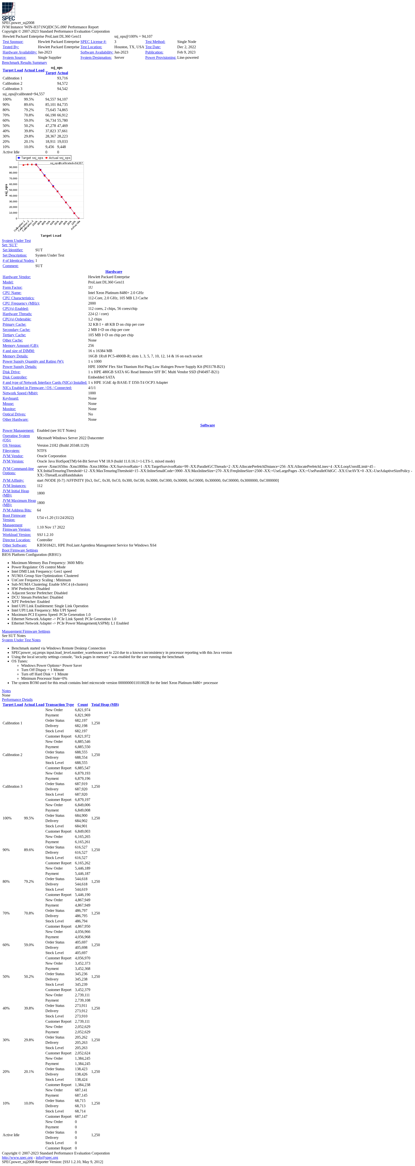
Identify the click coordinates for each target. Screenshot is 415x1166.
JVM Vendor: (13, 456)
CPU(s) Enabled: (16, 309)
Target (50, 73)
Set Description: (15, 255)
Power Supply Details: (20, 367)
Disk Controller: (15, 377)
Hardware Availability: (20, 52)
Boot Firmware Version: (14, 517)
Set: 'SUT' (10, 245)
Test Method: (155, 42)
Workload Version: (17, 535)
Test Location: (91, 47)
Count (83, 705)
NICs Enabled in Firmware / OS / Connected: (37, 388)
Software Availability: (96, 52)
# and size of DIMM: (19, 351)
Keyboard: (11, 398)
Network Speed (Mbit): (20, 393)
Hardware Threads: (17, 314)
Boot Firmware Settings (20, 550)
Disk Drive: (11, 372)
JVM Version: (13, 461)
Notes (6, 691)
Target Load (13, 70)
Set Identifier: (13, 250)
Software (207, 425)
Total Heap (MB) (105, 705)
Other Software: (15, 545)
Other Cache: (13, 340)
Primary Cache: (14, 324)
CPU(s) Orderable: (17, 319)
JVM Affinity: (13, 480)
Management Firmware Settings (26, 631)
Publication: (154, 52)
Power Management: (18, 430)
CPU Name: (12, 293)
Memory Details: (15, 356)
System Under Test (16, 241)
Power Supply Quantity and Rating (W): (33, 361)
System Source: (14, 57)
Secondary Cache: (16, 330)
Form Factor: (12, 287)
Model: (8, 282)
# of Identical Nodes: (18, 260)
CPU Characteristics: (18, 298)
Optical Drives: (14, 414)
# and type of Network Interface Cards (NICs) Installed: (45, 382)
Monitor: (9, 409)
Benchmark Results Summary (24, 62)
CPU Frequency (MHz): (21, 303)
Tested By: (11, 47)
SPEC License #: (93, 42)
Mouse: (8, 404)
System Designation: (96, 57)
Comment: (10, 266)
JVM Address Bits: (17, 510)
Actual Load (34, 70)
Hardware (113, 272)
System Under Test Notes (21, 640)
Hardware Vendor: (17, 277)
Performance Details (17, 699)
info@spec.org (47, 1157)
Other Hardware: (15, 419)
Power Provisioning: (160, 57)
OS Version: (12, 445)
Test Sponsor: (13, 42)
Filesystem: (11, 451)
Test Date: (153, 47)
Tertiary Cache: (14, 335)
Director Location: (17, 540)
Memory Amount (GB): (21, 345)
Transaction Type (59, 705)
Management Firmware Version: (17, 527)
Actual (62, 73)
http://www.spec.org (17, 1157)
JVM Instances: (14, 486)
